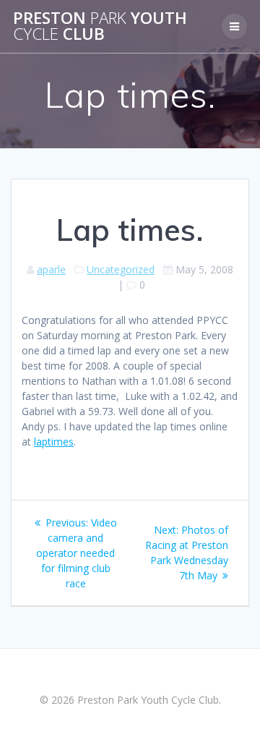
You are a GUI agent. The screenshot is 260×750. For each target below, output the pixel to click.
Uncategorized (121, 269)
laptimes (54, 441)
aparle (51, 269)
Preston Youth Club (100, 26)
